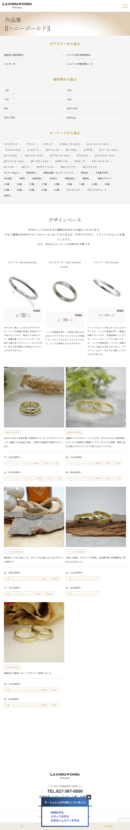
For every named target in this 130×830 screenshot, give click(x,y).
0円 (5, 108)
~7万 (6, 99)
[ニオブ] (88, 149)
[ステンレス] (52, 149)
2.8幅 (56, 184)
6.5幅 (56, 189)
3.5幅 (6, 189)
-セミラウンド (11, 144)
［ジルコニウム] (12, 149)
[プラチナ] (82, 155)
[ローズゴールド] (39, 161)
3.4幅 (106, 184)
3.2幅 (81, 184)
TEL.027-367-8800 (65, 791)
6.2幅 (44, 189)
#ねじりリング (68, 166)
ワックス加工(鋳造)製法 (78, 54)
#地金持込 (31, 172)
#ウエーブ (80, 161)
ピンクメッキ (73, 189)
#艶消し (86, 178)
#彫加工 (85, 172)
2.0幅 (19, 184)
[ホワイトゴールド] (13, 161)
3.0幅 (69, 184)
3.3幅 (94, 184)
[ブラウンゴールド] (59, 155)
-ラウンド (47, 144)
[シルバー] (33, 149)
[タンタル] (71, 149)
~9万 (69, 99)
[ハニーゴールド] (108, 149)
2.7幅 (44, 184)
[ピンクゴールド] (34, 155)
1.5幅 (6, 184)
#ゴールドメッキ (100, 161)
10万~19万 (72, 108)
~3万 (6, 90)
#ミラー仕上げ (11, 172)
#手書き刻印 (102, 172)
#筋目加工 (70, 178)
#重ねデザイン (105, 178)
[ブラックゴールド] (104, 155)
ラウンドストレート (97, 189)
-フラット (30, 144)
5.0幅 (31, 189)
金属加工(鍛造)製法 (13, 54)
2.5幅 (31, 184)
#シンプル (9, 166)
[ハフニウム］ (11, 155)
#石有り (54, 178)
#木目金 (8, 178)
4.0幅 (19, 189)
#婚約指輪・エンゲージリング (58, 172)
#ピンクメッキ (90, 166)
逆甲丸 (7, 195)
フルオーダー (10, 63)
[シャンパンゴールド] (97, 144)
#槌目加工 (37, 178)
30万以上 (71, 117)
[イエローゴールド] (69, 144)
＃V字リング (61, 161)
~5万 (69, 90)
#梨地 (22, 178)
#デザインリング (45, 166)
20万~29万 (9, 117)
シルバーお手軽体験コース (80, 63)
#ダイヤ (25, 166)
